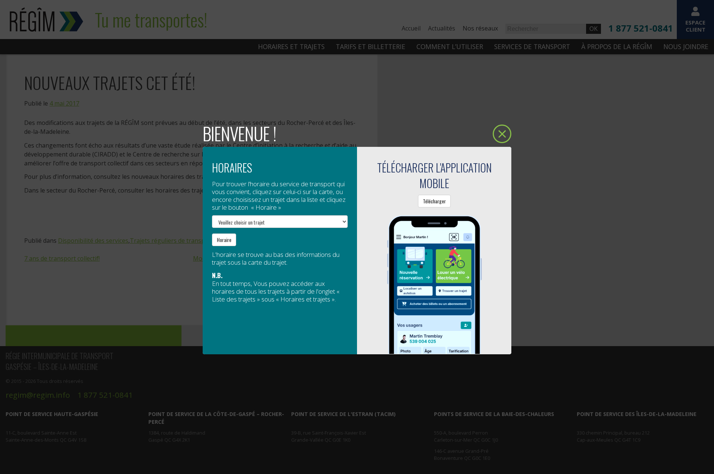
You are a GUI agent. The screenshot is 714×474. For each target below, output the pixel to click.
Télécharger (434, 201)
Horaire (224, 240)
